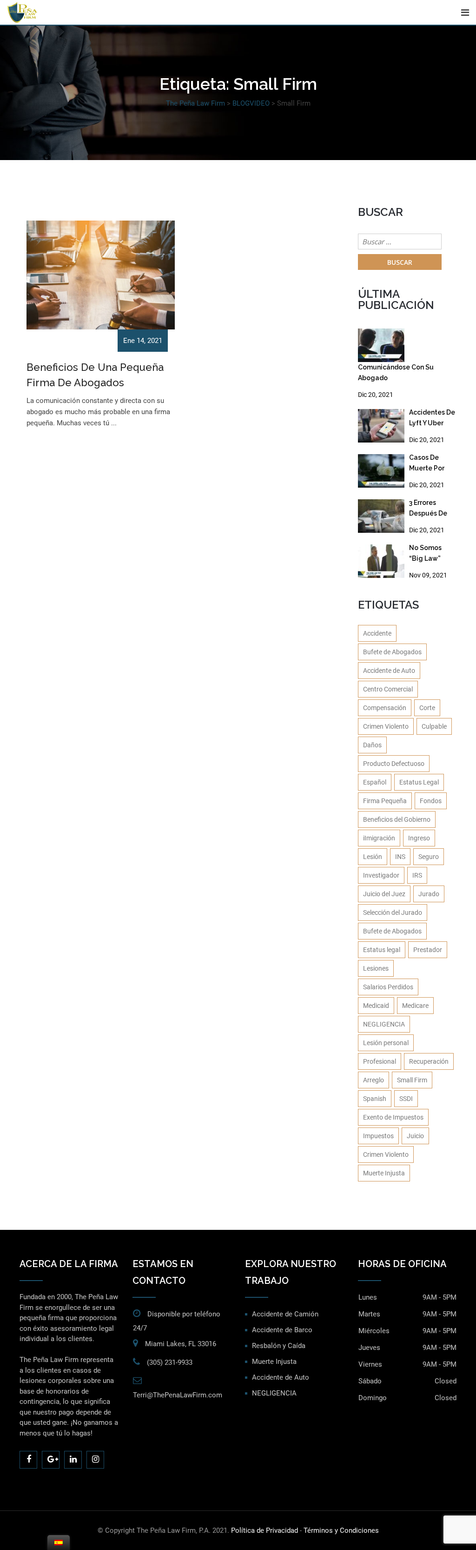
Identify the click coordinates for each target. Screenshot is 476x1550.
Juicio (415, 1136)
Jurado (428, 894)
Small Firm (412, 1080)
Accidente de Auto (389, 670)
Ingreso (419, 838)
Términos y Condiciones (341, 1530)
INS (400, 856)
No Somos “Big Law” (425, 553)
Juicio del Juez (384, 894)
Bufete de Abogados (392, 652)
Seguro (428, 856)
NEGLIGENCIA (384, 1024)
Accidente (377, 633)
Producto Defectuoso (393, 763)
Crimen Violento (386, 726)
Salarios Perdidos (388, 987)
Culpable (434, 726)
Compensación (384, 707)
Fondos (431, 801)
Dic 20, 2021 (375, 394)
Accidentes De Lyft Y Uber (432, 418)
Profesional (379, 1061)
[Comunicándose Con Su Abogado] (381, 345)
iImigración (379, 838)
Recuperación (429, 1061)
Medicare (415, 1005)
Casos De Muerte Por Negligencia (429, 465)
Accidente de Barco (282, 1330)
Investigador (381, 875)
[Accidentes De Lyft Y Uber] (381, 426)
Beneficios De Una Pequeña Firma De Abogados (95, 375)
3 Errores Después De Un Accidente (430, 510)
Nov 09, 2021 (428, 575)
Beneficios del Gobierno (396, 819)
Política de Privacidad (264, 1530)
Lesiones (376, 968)
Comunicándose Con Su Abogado (396, 372)
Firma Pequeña (385, 801)
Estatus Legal (419, 782)
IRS (417, 875)
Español (374, 782)
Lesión (372, 856)
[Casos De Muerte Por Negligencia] (381, 471)
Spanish (374, 1098)
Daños (372, 745)
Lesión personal (386, 1043)
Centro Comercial (388, 689)
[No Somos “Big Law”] (381, 561)
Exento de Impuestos (393, 1117)
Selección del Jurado (392, 912)
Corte (427, 707)
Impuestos (378, 1136)
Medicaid (376, 1005)
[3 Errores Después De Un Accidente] (381, 516)
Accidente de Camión (285, 1314)
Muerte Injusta (384, 1173)
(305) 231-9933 (169, 1362)
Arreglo (373, 1080)
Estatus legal (381, 949)
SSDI (406, 1098)
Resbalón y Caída (278, 1346)
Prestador (427, 949)
